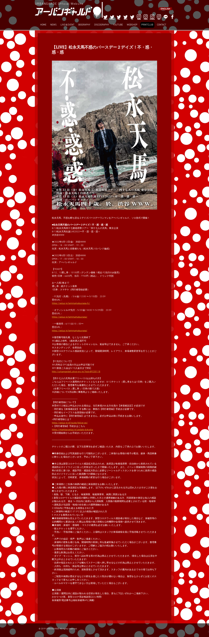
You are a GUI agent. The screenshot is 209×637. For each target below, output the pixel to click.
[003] (119, 17)
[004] (125, 17)
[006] (139, 17)
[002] (112, 17)
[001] (105, 17)
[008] (159, 17)
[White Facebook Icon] (172, 17)
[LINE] (165, 17)
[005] (132, 17)
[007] (152, 17)
